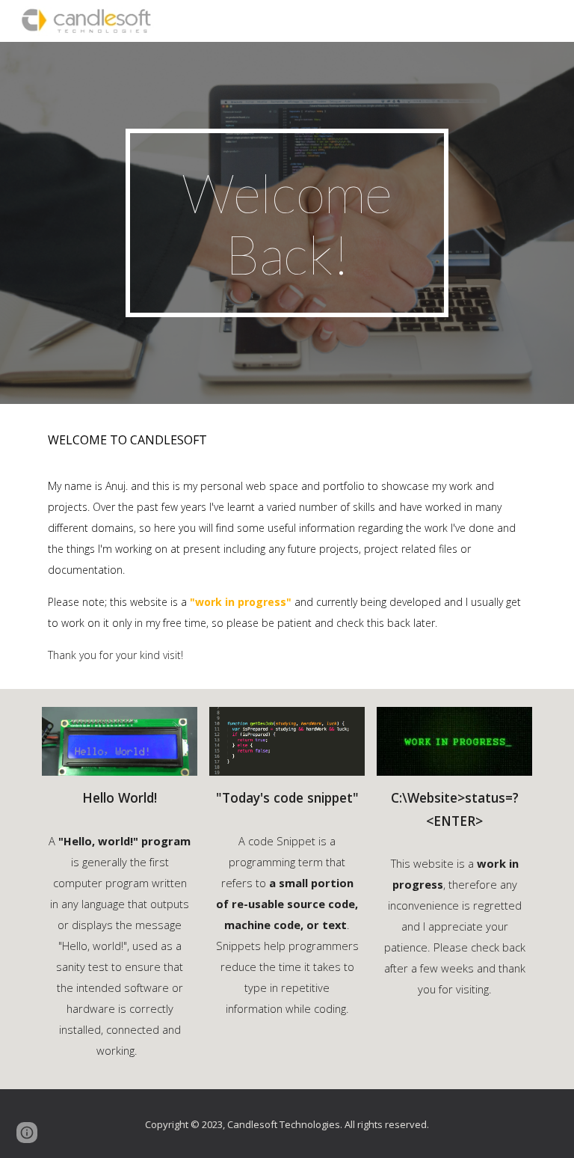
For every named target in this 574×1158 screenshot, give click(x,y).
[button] (26, 1132)
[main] (287, 223)
